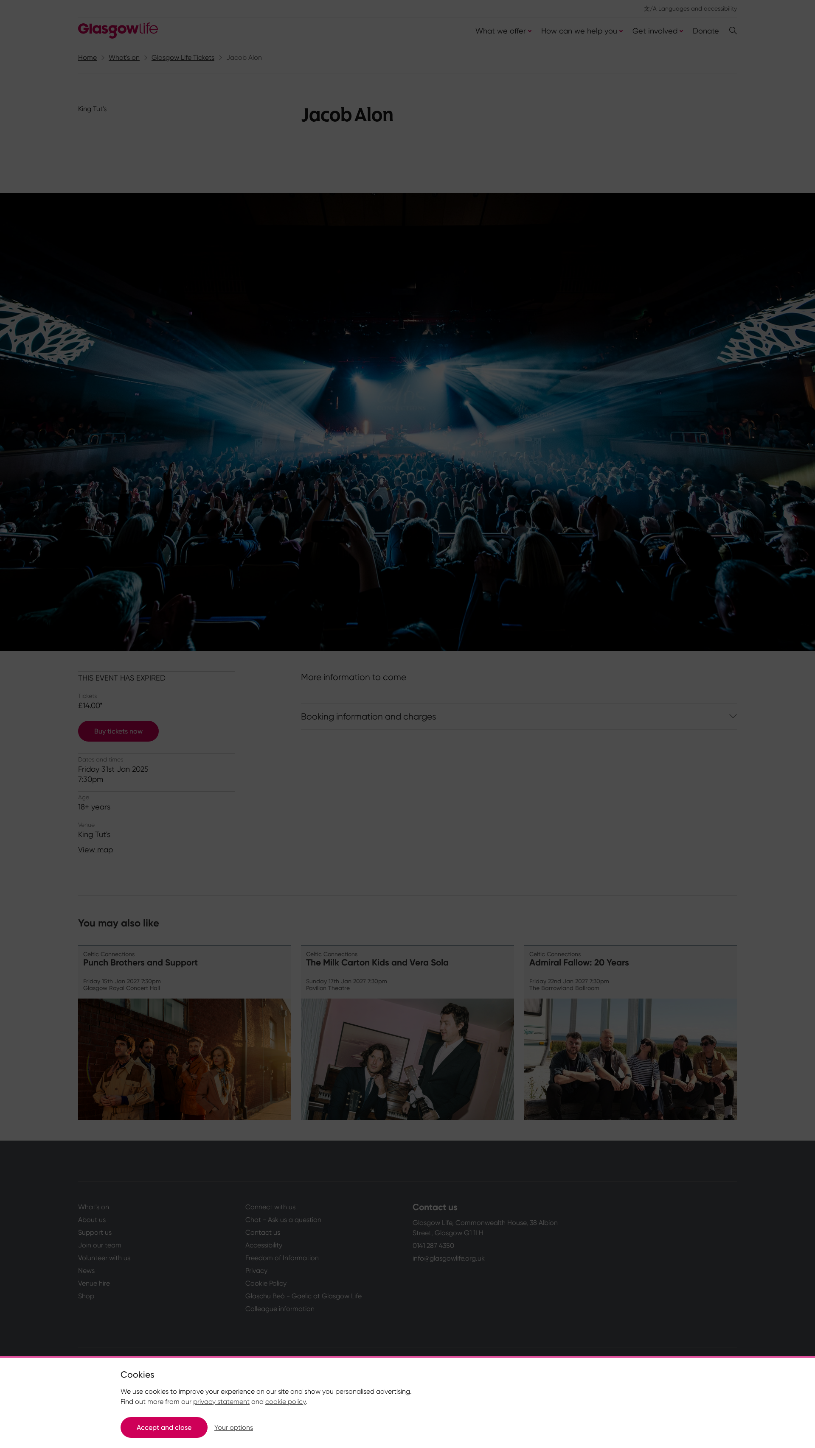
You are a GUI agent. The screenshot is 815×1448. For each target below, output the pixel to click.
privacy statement (221, 1402)
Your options (233, 1427)
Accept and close (164, 1427)
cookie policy (285, 1402)
